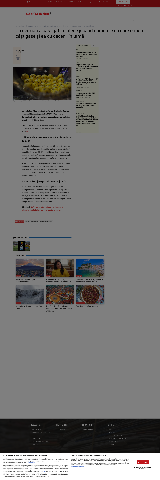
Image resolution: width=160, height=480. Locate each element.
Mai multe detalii (31, 462)
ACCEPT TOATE (143, 462)
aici (45, 471)
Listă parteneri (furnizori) (77, 466)
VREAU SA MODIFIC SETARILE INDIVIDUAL (142, 468)
